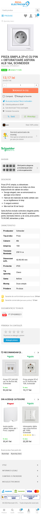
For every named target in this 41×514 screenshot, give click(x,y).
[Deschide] (20, 465)
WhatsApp (31, 116)
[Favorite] (26, 16)
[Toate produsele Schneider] (8, 148)
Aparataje (5, 454)
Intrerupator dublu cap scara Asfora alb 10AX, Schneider (30, 429)
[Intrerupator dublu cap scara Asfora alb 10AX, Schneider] (30, 414)
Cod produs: (5, 66)
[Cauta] (37, 10)
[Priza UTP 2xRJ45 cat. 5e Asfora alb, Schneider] (10, 368)
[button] (38, 352)
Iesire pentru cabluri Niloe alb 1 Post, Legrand (10, 428)
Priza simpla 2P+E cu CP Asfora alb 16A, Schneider (30, 381)
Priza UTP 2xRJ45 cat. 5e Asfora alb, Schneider (10, 381)
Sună (13, 116)
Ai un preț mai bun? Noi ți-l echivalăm (18, 101)
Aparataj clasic (9, 21)
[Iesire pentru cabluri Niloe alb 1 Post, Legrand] (10, 414)
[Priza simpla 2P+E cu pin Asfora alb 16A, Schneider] (20, 38)
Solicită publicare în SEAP (14, 104)
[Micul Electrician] (20, 4)
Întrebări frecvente (12, 111)
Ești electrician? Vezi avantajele (16, 108)
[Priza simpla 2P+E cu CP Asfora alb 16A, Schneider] (30, 368)
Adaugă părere (12, 340)
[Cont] (31, 16)
